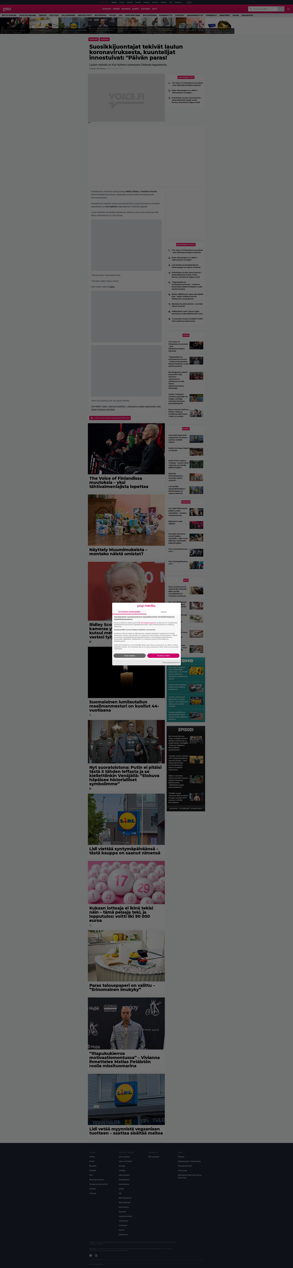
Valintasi (164, 612)
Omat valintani (129, 656)
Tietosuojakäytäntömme (171, 662)
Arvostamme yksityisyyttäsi (129, 612)
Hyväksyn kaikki (163, 656)
